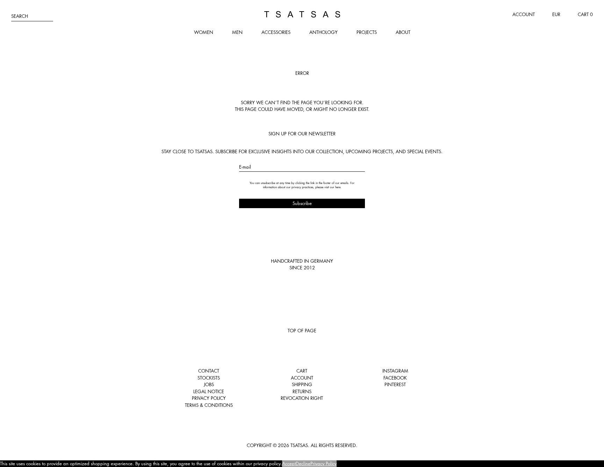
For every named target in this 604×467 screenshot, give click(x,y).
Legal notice (208, 391)
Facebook (395, 378)
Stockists (208, 378)
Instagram (395, 371)
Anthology (323, 32)
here (337, 187)
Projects (367, 32)
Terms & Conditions (209, 405)
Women (203, 32)
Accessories (275, 32)
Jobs (209, 384)
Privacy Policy (209, 398)
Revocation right (302, 398)
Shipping (302, 384)
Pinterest (395, 384)
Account (523, 14)
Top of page (302, 330)
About (403, 32)
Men (237, 32)
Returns (302, 391)
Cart (301, 371)
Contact (208, 371)
